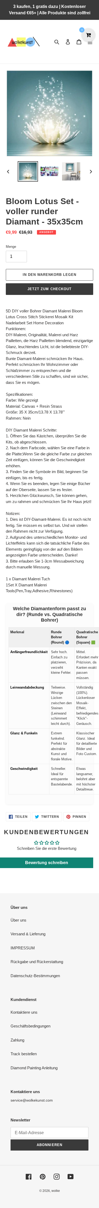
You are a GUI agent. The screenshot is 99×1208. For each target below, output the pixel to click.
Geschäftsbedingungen (30, 1026)
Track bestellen (24, 1054)
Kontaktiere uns (24, 1012)
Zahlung (17, 1040)
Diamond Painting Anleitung (34, 1068)
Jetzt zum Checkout (49, 289)
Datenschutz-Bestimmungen (35, 975)
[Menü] (90, 41)
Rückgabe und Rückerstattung (37, 961)
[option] (28, 171)
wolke (55, 1191)
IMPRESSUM (23, 948)
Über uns (18, 920)
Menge (11, 247)
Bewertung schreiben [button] (46, 862)
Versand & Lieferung (28, 934)
